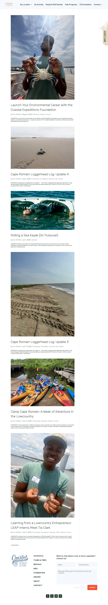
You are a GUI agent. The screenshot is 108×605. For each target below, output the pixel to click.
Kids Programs (71, 4)
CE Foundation (85, 4)
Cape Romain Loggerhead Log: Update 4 (40, 174)
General (36, 114)
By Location (25, 4)
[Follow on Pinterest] (60, 596)
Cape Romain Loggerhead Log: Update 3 (40, 342)
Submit (92, 587)
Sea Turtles (59, 179)
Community (35, 179)
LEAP (57, 532)
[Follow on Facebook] (47, 596)
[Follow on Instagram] (56, 596)
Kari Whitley (17, 114)
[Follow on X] (52, 596)
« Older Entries (14, 545)
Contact (97, 4)
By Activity (38, 4)
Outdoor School (45, 114)
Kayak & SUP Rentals (54, 4)
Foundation (44, 179)
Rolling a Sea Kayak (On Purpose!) (34, 235)
